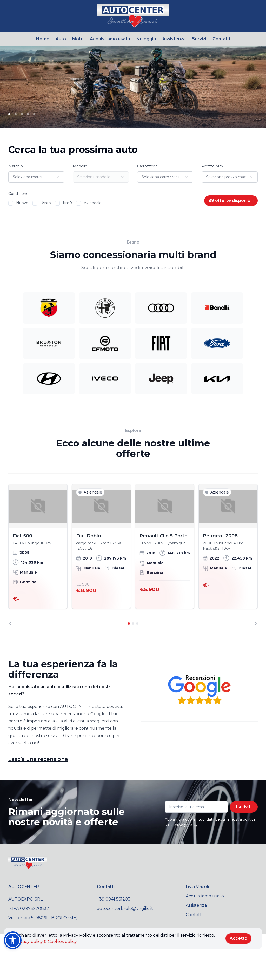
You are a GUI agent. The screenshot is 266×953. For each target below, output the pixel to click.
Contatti (221, 38)
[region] (133, 555)
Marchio (15, 166)
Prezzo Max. (213, 166)
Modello (80, 166)
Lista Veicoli (197, 886)
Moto (78, 38)
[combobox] (36, 177)
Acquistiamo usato (110, 38)
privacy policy (186, 824)
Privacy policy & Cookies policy (46, 941)
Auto (61, 38)
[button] (12, 940)
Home (42, 38)
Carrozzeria (147, 166)
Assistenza (174, 38)
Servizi (199, 38)
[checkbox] (10, 203)
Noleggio (146, 38)
